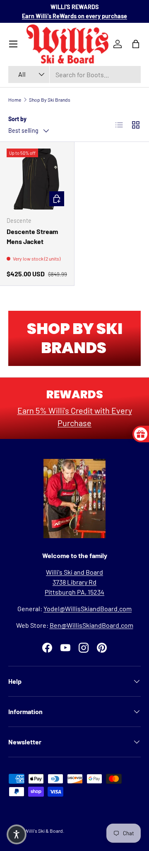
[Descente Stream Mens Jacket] (37, 179)
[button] (16, 834)
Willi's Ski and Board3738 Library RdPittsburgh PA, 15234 (74, 582)
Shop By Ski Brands (49, 99)
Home (14, 99)
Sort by (17, 118)
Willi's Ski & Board (43, 831)
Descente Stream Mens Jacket (32, 236)
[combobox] (74, 74)
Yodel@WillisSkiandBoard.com (87, 608)
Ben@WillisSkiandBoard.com (91, 625)
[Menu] (13, 44)
